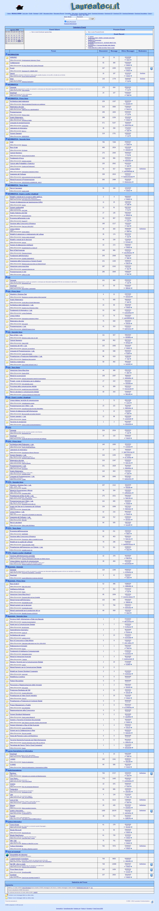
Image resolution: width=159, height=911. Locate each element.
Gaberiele (128, 732)
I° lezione (24, 659)
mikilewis (128, 602)
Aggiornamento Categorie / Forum (31, 60)
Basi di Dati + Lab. (16, 335)
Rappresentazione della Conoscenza (22, 710)
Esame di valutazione (27, 762)
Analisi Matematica (16, 117)
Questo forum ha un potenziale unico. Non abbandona (36, 861)
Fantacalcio (14, 789)
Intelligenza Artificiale (17, 589)
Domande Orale (26, 509)
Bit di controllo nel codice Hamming (31, 414)
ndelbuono (128, 742)
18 (9, 39)
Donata (128, 632)
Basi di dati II (14, 584)
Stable (128, 144)
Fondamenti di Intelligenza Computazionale (24, 651)
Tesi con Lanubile (26, 733)
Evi (128, 155)
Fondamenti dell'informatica (19, 256)
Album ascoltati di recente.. (29, 808)
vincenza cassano (128, 596)
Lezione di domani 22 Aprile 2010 (31, 394)
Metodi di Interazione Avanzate (20, 656)
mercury (128, 727)
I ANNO (12, 759)
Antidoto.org (77, 908)
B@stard (128, 342)
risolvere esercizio (26, 161)
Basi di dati (14, 147)
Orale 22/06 (25, 343)
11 (8, 37)
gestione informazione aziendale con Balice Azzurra (36, 558)
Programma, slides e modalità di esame (32, 539)
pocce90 (128, 525)
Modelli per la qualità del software (21, 542)
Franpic (128, 514)
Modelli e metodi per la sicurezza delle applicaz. (26, 197)
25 (9, 41)
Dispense (24, 145)
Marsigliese (128, 468)
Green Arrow (128, 125)
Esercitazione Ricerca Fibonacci (30, 452)
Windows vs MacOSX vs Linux (30, 843)
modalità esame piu (27, 550)
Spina (128, 648)
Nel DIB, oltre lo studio (17, 864)
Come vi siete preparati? (28, 237)
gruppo (24, 205)
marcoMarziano (128, 252)
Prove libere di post (16, 869)
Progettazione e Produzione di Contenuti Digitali (26, 701)
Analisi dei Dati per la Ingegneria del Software (25, 506)
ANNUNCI (13, 57)
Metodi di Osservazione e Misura (21, 490)
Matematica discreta (17, 107)
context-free (25, 125)
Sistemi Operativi (16, 133)
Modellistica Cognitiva (17, 677)
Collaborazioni (15, 63)
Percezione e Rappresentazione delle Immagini (26, 685)
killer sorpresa (128, 621)
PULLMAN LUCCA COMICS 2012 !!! (31, 818)
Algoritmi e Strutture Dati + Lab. (21, 485)
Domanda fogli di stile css (29, 504)
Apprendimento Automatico (19, 630)
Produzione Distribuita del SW (20, 690)
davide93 (128, 103)
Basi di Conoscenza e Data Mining (21, 640)
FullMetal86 (128, 586)
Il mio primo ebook (27, 781)
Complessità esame (27, 608)
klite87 (128, 533)
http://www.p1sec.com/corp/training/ (31, 199)
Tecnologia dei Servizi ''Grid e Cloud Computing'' (26, 745)
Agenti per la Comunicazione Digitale (22, 624)
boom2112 (128, 653)
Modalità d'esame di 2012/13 (29, 613)
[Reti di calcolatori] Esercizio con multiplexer (33, 104)
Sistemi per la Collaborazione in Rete (22, 730)
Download (13, 93)
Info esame (25, 687)
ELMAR (128, 664)
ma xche (24, 488)
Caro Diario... (14, 778)
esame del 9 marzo (27, 354)
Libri (11, 794)
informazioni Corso (27, 654)
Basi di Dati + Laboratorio (29, 288)
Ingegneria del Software (18, 174)
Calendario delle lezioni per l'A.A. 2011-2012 (34, 643)
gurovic (128, 767)
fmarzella (128, 487)
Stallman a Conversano (94, 40)
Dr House (128, 242)
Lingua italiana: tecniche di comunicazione (24, 400)
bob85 (128, 353)
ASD (11, 142)
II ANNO (13, 764)
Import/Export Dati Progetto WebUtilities (32, 408)
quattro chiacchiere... (17, 811)
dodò (128, 130)
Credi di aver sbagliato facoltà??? (31, 877)
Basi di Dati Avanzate (17, 250)
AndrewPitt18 (128, 312)
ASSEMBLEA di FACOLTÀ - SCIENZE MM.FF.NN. (102, 42)
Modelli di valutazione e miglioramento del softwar (27, 234)
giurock (128, 438)
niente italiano (25, 231)
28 (16, 41)
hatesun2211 (128, 478)
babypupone (128, 328)
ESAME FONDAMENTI (28, 258)
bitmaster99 (128, 747)
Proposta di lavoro (27, 253)
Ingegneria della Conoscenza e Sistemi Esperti (26, 261)
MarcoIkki (128, 394)
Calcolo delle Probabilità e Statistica (22, 163)
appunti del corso (26, 215)
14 (16, 37)
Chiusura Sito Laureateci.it (29, 866)
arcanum (128, 687)
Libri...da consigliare (27, 797)
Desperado (128, 607)
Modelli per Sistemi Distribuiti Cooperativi (24, 671)
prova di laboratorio (27, 498)
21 (16, 39)
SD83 (128, 231)
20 (14, 39)
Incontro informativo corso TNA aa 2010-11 (33, 742)
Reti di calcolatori (16, 522)
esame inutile (25, 191)
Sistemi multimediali (17, 207)
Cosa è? (24, 698)
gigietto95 (128, 149)
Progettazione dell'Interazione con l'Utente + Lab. (26, 547)
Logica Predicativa (27, 313)
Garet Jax (128, 462)
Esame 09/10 (25, 373)
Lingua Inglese (15, 169)
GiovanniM (128, 424)
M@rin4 (128, 215)
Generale (13, 87)
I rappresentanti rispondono (19, 859)
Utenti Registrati (26, 887)
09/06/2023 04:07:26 (82, 887)
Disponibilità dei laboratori (18, 855)
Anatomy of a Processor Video (30, 307)
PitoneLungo (128, 182)
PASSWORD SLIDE (27, 602)
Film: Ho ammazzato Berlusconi (30, 786)
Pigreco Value (25, 115)
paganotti (128, 296)
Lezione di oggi (26, 638)
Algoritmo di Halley (27, 120)
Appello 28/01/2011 (27, 693)
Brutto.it (83, 908)
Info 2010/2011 (26, 707)
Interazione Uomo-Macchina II (20, 594)
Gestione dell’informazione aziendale (22, 556)
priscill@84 (128, 716)
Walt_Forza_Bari (128, 452)
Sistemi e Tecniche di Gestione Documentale (25, 720)
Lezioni (24, 664)
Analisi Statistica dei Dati (18, 213)
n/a (128, 81)
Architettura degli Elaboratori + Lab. (22, 444)
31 (6, 43)
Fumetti (12, 816)
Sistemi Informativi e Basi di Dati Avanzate (24, 725)
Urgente (24, 419)
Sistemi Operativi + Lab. (18, 455)
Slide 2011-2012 (26, 586)
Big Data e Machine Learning (30, 848)
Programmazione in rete (18, 272)
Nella (128, 258)
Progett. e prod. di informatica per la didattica (25, 381)
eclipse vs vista (26, 274)
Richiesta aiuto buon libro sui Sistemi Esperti (34, 263)
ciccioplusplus (128, 781)
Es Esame (24, 150)
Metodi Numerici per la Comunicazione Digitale (26, 667)
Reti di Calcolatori (16, 188)
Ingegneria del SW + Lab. (18, 346)
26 (11, 41)
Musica (12, 805)
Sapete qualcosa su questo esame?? (32, 564)
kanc (128, 274)
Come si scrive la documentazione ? (31, 424)
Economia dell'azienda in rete (20, 218)
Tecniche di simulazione (18, 422)
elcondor (128, 827)
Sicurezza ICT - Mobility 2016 (29, 71)
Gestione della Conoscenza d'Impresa (23, 223)
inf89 (128, 204)
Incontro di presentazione (29, 622)
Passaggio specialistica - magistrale (31, 572)
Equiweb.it (89, 908)
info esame (25, 323)
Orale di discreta (26, 463)
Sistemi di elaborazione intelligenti (21, 245)
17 (6, 39)
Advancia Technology (27, 81)
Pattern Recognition (16, 681)
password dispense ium (28, 269)
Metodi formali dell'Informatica (20, 600)
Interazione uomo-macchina (19, 266)
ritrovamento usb (26, 283)
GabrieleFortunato (128, 544)
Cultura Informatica (16, 846)
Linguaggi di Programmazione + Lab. (22, 351)
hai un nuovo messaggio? (29, 76)
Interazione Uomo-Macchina (19, 370)
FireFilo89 (128, 383)
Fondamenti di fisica (17, 158)
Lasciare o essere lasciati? (29, 802)
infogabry (128, 519)
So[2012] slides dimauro (28, 458)
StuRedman (142, 168)
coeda (128, 402)
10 (6, 37)
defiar (128, 413)
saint (128, 302)
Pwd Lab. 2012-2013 (27, 226)
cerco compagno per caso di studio (31, 177)
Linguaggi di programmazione (20, 123)
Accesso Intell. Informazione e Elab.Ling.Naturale (27, 619)
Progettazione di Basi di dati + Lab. (22, 496)
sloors (128, 549)
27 (14, 41)
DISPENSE (25, 534)
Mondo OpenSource (17, 835)
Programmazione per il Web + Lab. (22, 406)
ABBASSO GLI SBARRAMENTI (30, 109)
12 (11, 37)
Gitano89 (128, 761)
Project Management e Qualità (20, 705)
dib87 (128, 372)
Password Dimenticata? (70, 23)
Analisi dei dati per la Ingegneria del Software (34, 438)
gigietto (128, 65)
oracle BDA (25, 95)
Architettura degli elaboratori (19, 101)
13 (14, 37)
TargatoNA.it (59, 908)
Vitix (128, 358)
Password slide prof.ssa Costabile (31, 597)
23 (22, 39)
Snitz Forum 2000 (98, 908)
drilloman (128, 288)
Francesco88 (128, 388)
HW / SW (13, 841)
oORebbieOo (128, 492)
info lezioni (25, 468)
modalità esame (26, 474)
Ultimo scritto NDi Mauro (28, 525)
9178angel (128, 572)
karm (128, 165)
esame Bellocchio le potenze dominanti (32, 578)
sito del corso (25, 627)
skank (128, 612)
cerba (128, 473)
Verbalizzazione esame (28, 403)
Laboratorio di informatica (18, 128)
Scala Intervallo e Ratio (28, 544)
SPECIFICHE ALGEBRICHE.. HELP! (32, 182)
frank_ (128, 797)
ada (128, 282)
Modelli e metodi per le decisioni (21, 239)
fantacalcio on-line (27, 792)
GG (128, 591)
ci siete (24, 479)
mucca (128, 109)
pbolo (128, 59)
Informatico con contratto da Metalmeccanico (34, 776)
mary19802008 (128, 171)
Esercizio (24, 827)
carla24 (35, 892)
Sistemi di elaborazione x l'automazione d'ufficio (34, 767)
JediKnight (128, 818)
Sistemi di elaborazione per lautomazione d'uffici (26, 202)
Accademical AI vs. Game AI (29, 247)
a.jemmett (128, 446)
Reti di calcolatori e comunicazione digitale (24, 392)
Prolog (23, 592)
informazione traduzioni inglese (30, 171)
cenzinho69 (128, 418)
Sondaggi (13, 875)
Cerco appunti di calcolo (28, 155)
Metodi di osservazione (18, 376)
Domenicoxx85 (128, 659)
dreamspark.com (26, 832)
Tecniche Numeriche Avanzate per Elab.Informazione (28, 740)
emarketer (128, 807)
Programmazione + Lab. (18, 326)
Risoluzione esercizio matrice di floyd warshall (34, 297)
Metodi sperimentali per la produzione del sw (25, 610)
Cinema (12, 784)
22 (19, 39)
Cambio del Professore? (28, 166)
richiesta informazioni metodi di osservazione (34, 378)
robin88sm (128, 337)
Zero (128, 268)
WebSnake (128, 408)
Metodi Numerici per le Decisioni (30, 756)
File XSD (24, 520)
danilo (128, 577)
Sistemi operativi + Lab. (18, 416)
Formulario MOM (26, 493)
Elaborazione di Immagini (18, 646)
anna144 (128, 364)
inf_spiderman (128, 707)
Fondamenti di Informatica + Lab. (21, 310)
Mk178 (128, 558)
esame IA (24, 632)
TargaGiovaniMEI (26, 872)
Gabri (128, 95)
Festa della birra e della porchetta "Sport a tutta (101, 47)
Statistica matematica (17, 362)
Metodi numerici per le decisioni (20, 605)
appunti (24, 242)
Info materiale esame (27, 384)
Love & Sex (14, 800)
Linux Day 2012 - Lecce (28, 838)
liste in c (24, 131)
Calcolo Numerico (16, 153)
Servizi (12, 73)
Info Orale (24, 210)
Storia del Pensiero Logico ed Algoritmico (24, 736)
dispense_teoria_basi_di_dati (30, 337)
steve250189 (128, 563)
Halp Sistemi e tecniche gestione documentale (34, 722)
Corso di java (14, 824)
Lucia (128, 220)
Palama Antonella (128, 176)
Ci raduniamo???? (27, 813)
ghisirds (128, 503)
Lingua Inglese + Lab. (17, 512)
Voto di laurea (25, 90)
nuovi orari (24, 674)
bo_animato (128, 457)
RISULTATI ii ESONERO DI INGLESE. (32, 514)
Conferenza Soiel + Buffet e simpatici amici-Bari (101, 38)
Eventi (12, 68)
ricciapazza (128, 673)
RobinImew (128, 160)
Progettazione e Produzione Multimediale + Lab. (26, 356)
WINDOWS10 (25, 136)
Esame (24, 648)
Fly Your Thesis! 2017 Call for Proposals (32, 65)
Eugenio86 (128, 637)
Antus (128, 786)
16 (22, 37)
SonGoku (142, 73)
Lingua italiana (15, 229)
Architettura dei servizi (17, 635)
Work (12, 79)
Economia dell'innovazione (19, 531)
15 (19, 37)
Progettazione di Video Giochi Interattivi (23, 695)
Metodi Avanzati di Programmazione (22, 179)
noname (128, 871)
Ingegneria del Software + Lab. (20, 517)
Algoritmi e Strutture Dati (18, 294)
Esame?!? (24, 221)
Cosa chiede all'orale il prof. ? (30, 364)
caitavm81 (128, 791)
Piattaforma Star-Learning (29, 359)
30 (22, 41)
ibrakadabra (128, 378)
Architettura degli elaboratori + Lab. (22, 305)
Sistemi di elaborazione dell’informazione (24, 411)
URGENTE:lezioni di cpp (28, 329)
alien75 (128, 263)
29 (19, 41)
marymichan (128, 813)
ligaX (128, 226)
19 (11, 39)
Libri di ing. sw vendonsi (28, 348)
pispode (128, 323)
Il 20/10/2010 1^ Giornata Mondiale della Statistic (101, 45)
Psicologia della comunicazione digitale (23, 386)
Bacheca (13, 773)
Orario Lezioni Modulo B (28, 717)
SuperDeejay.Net (68, 908)
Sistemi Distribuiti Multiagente (20, 714)
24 (6, 41)
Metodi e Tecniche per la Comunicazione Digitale (26, 662)
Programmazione (16, 112)
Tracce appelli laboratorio (28, 447)
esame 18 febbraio (27, 728)
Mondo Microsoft (15, 830)
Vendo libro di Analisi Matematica (31, 302)
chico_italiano (128, 643)
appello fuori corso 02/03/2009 (30, 389)
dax (128, 236)
